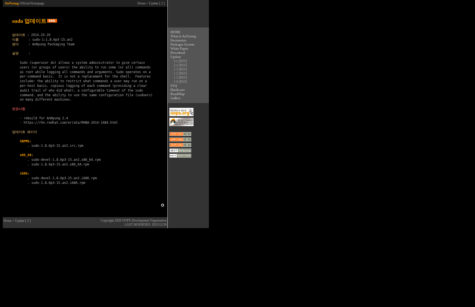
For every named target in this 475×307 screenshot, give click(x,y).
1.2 (176, 73)
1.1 (176, 77)
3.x (176, 61)
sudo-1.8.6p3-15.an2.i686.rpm (58, 183)
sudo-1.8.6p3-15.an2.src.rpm (57, 146)
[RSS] (183, 61)
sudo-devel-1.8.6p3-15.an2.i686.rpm (64, 178)
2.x (176, 65)
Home (141, 3)
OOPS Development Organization (144, 220)
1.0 (176, 82)
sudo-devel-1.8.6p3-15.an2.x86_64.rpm (66, 160)
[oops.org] (181, 115)
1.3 (176, 69)
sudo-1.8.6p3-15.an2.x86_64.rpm (60, 164)
